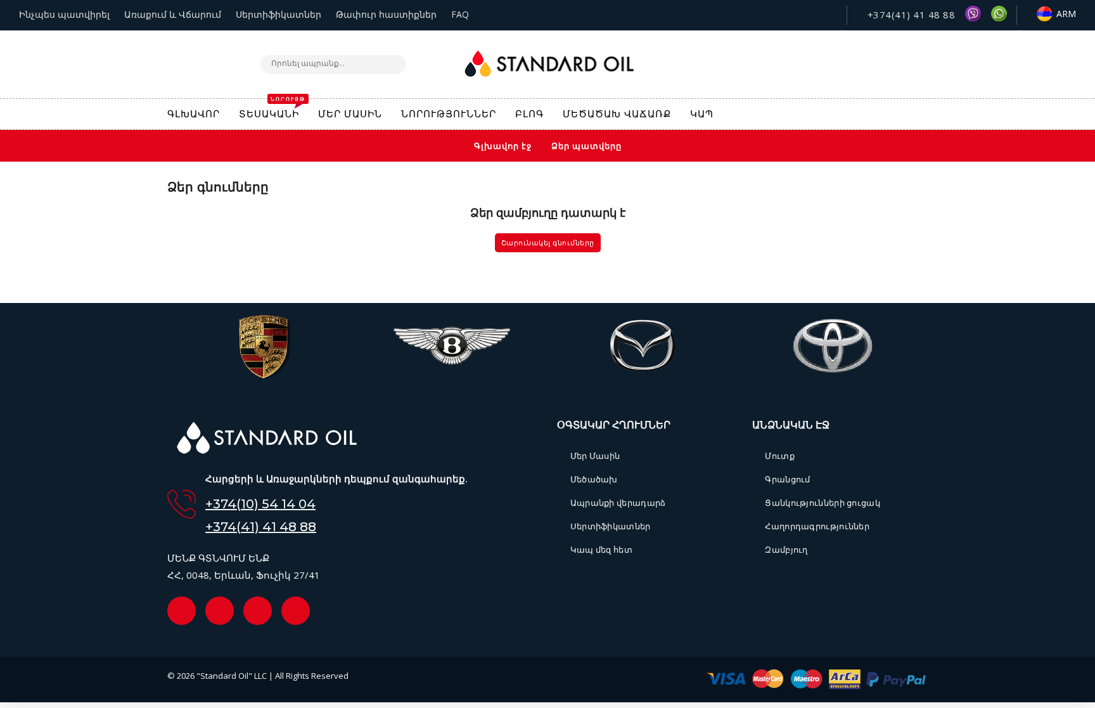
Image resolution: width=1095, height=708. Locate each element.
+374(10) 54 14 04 (260, 504)
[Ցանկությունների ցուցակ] (838, 114)
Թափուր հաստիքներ (386, 14)
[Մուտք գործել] (893, 114)
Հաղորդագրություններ (817, 526)
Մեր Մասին (595, 455)
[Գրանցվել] (921, 115)
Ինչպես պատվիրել (64, 14)
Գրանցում (787, 479)
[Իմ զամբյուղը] (866, 114)
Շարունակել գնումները (547, 242)
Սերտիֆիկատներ (278, 14)
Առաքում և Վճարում (172, 14)
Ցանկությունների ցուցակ (822, 502)
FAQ (460, 14)
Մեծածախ (593, 479)
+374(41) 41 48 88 (909, 14)
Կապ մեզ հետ (601, 549)
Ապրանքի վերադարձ (617, 502)
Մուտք (780, 455)
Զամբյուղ (786, 549)
